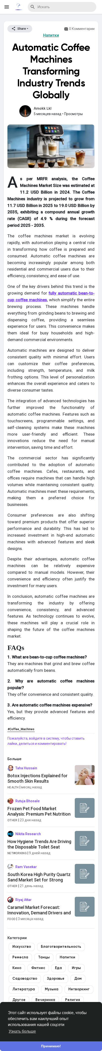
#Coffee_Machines (21, 729)
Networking (17, 853)
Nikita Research (28, 834)
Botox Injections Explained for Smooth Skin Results (37, 778)
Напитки (51, 35)
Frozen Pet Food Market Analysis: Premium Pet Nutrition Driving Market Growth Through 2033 (39, 816)
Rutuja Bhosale (27, 801)
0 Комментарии (81, 29)
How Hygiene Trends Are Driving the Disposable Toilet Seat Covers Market (39, 847)
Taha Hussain (26, 768)
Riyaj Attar (23, 900)
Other (12, 820)
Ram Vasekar (26, 867)
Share (21, 28)
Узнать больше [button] (22, 1031)
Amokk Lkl (42, 108)
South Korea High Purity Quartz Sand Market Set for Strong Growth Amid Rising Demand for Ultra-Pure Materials (39, 882)
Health (13, 787)
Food (11, 919)
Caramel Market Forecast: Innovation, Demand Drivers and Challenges (39, 913)
